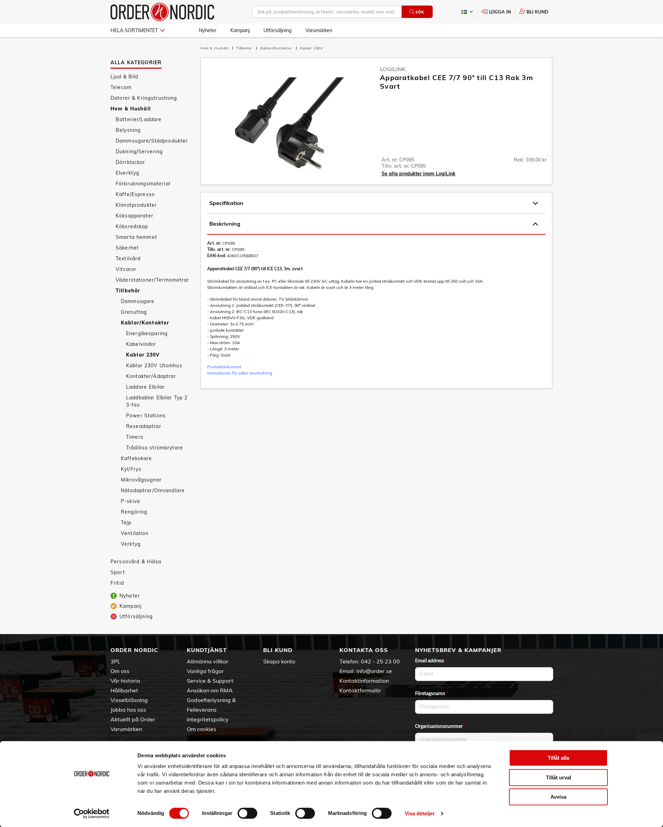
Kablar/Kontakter (145, 323)
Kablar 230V (143, 355)
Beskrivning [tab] (224, 223)
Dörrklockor (130, 162)
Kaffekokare (136, 458)
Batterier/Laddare (139, 119)
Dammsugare (137, 301)
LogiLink (393, 69)
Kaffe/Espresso (135, 194)
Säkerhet (127, 248)
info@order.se (374, 671)
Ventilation (135, 533)
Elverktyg (127, 173)
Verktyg (131, 544)
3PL (115, 661)
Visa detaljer (420, 813)
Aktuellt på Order (132, 719)
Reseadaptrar (143, 426)
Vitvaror (126, 269)
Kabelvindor (141, 344)
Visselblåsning (129, 700)
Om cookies (201, 729)
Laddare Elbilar (145, 387)
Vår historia (125, 680)
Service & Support (210, 680)
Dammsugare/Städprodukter (152, 141)
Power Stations (146, 415)
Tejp (126, 522)
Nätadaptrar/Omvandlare (153, 490)
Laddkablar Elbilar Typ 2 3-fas (157, 401)
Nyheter (208, 30)
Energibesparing (146, 333)
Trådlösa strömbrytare (154, 448)
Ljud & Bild (124, 77)
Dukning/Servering (139, 151)
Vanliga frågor (205, 671)
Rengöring (134, 512)
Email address (431, 661)
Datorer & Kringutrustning (143, 98)
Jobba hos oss (128, 709)
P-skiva (130, 501)
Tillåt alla (558, 758)
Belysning (128, 130)
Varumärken (318, 30)
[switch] (247, 813)
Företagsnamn (431, 693)
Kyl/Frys (131, 469)
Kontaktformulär (360, 690)
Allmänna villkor (207, 661)
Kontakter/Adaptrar (151, 376)
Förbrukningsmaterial (143, 184)
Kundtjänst (207, 649)
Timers (134, 437)
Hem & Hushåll (130, 109)
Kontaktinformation (364, 680)
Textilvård (128, 258)
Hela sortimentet (134, 30)
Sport (117, 572)
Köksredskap (132, 226)
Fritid (117, 583)
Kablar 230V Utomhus (154, 365)
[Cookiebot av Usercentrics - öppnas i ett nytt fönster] (91, 813)
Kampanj (240, 30)
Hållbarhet (124, 690)
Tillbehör (128, 291)
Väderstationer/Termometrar (152, 280)
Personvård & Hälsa (136, 561)
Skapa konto (279, 661)
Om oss (119, 671)
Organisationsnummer (440, 726)
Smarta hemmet (136, 237)
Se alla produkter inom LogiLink (418, 174)
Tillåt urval (558, 777)
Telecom (121, 87)
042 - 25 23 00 (380, 661)
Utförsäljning (277, 30)
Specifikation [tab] (226, 203)
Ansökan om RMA (210, 690)
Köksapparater (134, 216)
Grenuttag (134, 312)
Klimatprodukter (136, 205)
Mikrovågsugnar (141, 480)
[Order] (162, 12)
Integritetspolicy (208, 719)
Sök (419, 12)
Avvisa (558, 797)
